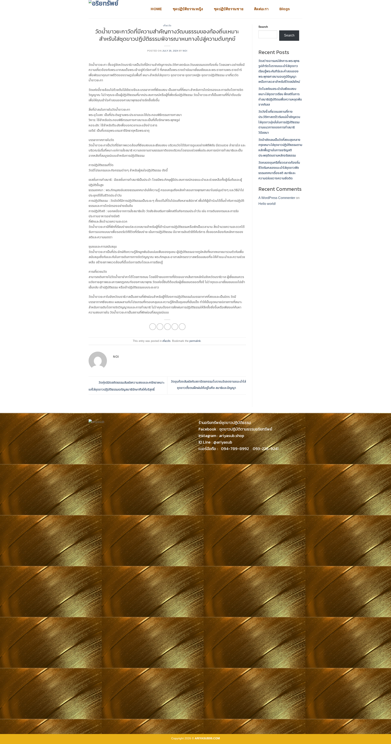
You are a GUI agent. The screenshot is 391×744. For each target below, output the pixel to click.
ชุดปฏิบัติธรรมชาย (229, 9)
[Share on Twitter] (160, 326)
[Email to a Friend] (167, 326)
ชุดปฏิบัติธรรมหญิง (188, 9)
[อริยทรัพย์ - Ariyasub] (115, 9)
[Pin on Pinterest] (174, 326)
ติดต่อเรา (261, 9)
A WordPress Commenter (276, 198)
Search (263, 26)
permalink (195, 340)
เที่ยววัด (167, 25)
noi (185, 51)
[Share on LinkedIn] (182, 326)
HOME (156, 9)
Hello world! (267, 203)
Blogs (284, 9)
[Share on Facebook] (152, 326)
